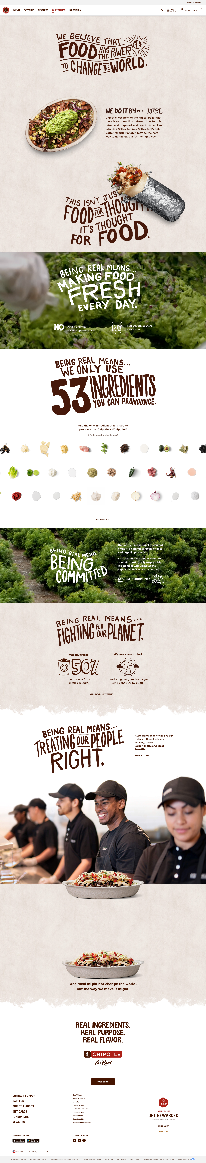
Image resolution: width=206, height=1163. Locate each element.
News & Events (79, 1098)
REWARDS (43, 10)
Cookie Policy (121, 1159)
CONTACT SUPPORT (24, 1095)
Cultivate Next (78, 1112)
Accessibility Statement (18, 1159)
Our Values (77, 1095)
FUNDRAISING (21, 1116)
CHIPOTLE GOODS (23, 1106)
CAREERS (18, 1101)
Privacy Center (134, 1159)
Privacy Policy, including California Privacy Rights (158, 1159)
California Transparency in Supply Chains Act (64, 1159)
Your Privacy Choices (184, 1159)
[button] (103, 1081)
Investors (76, 1102)
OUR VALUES (59, 10)
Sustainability (78, 1119)
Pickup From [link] (169, 9)
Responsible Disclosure (82, 1122)
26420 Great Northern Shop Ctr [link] (171, 11)
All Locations (78, 1116)
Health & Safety (79, 1105)
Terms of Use (109, 1159)
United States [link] (21, 1152)
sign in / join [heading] (191, 10)
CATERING (29, 10)
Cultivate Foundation (81, 1109)
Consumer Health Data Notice (91, 1159)
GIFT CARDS (19, 1111)
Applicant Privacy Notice (38, 1159)
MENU (16, 10)
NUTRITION (75, 10)
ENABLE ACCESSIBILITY (195, 2)
